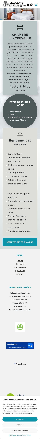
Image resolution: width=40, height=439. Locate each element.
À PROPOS (20, 264)
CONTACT (20, 274)
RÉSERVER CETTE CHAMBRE (20, 242)
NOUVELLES (20, 271)
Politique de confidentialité (20, 435)
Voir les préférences (20, 430)
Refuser (20, 425)
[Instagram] (31, 5)
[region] (20, 10)
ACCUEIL (20, 261)
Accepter (20, 419)
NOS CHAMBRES (20, 268)
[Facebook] (28, 5)
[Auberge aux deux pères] (14, 4)
